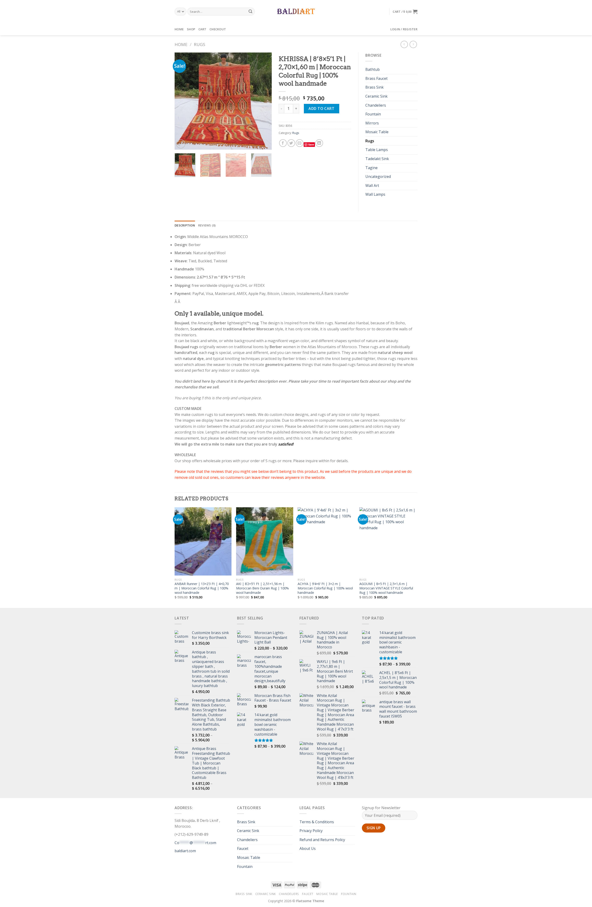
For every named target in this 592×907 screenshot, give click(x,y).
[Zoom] (180, 144)
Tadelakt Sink (377, 158)
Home (179, 29)
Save (311, 144)
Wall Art (372, 185)
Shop (191, 29)
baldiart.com (185, 850)
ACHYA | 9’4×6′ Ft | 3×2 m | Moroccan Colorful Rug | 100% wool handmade (325, 588)
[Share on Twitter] (291, 143)
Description (185, 225)
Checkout (218, 29)
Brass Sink (374, 87)
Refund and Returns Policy (322, 839)
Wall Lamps (375, 194)
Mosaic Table (376, 131)
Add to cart (321, 108)
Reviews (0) (207, 225)
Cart (202, 29)
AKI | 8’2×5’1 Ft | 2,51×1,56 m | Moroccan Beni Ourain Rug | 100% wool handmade (262, 588)
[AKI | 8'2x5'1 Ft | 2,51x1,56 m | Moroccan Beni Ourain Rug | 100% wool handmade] (264, 541)
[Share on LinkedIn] (319, 143)
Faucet (242, 848)
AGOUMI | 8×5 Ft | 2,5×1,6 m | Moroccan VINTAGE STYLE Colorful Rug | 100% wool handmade (386, 588)
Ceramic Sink (376, 96)
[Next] (264, 101)
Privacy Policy (311, 830)
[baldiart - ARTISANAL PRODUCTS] (296, 12)
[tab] (185, 225)
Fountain (373, 114)
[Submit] (251, 11)
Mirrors (372, 123)
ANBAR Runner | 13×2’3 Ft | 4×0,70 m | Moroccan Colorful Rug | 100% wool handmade (202, 588)
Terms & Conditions (316, 821)
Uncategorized (378, 176)
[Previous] (182, 101)
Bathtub (372, 69)
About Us (307, 848)
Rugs (199, 44)
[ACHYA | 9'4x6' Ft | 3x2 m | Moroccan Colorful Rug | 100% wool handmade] (326, 541)
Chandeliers (375, 105)
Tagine (371, 167)
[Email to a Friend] (299, 143)
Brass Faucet (376, 78)
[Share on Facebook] (283, 143)
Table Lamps (376, 149)
